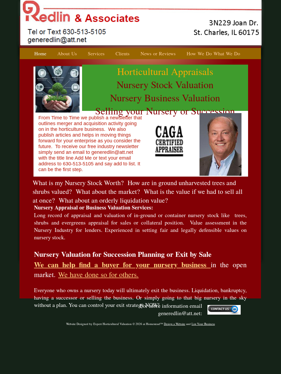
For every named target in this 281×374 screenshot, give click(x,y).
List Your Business (203, 324)
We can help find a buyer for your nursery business (122, 264)
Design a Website (174, 324)
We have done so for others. (98, 274)
